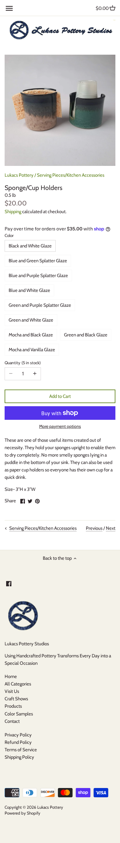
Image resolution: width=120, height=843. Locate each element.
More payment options (60, 426)
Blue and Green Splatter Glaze (38, 260)
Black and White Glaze (30, 246)
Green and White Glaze (31, 320)
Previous (94, 528)
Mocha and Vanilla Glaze (32, 349)
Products (13, 706)
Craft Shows (16, 699)
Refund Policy (18, 742)
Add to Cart (60, 396)
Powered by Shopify (22, 813)
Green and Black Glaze (85, 335)
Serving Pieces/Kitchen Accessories (70, 175)
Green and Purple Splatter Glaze (40, 305)
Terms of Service (21, 749)
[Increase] (35, 374)
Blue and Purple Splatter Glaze (38, 275)
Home (11, 676)
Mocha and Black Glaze (31, 335)
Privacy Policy (18, 735)
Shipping (13, 211)
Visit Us (12, 691)
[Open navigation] (9, 8)
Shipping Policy (19, 757)
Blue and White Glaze (29, 290)
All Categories (18, 684)
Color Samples (19, 714)
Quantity (22, 362)
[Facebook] (8, 583)
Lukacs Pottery (19, 175)
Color (9, 235)
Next (110, 528)
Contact (12, 721)
